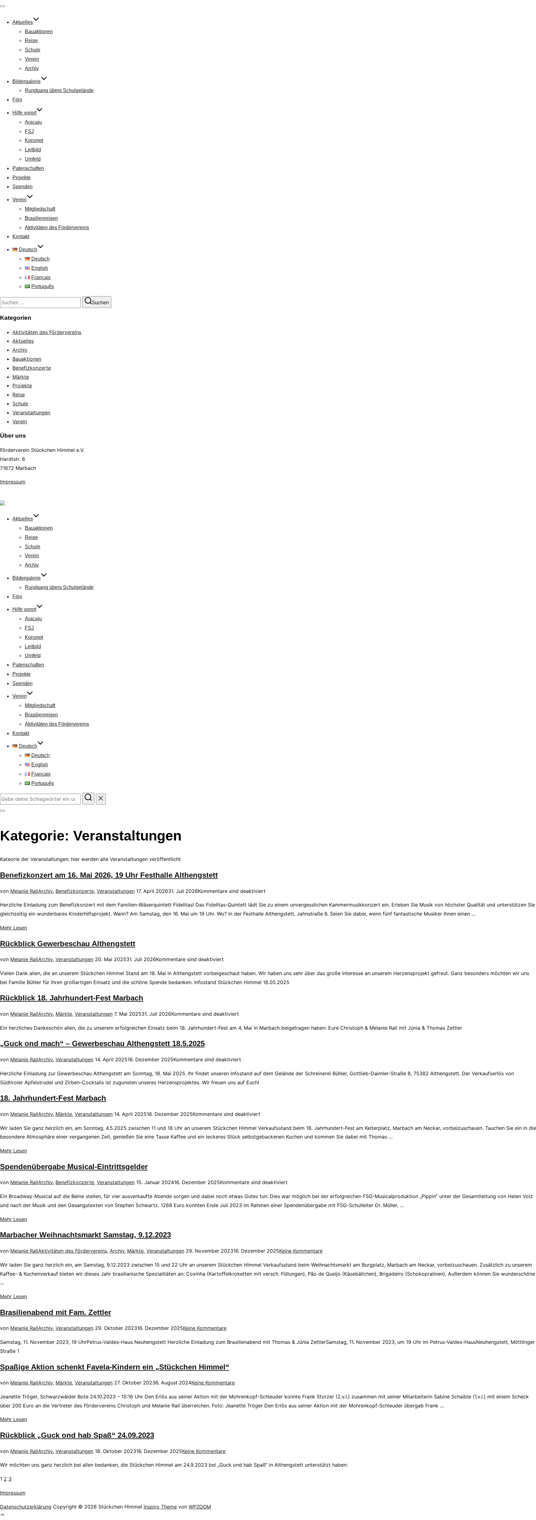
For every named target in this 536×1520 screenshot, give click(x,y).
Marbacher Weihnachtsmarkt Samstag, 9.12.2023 (85, 1235)
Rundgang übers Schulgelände (59, 90)
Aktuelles (22, 22)
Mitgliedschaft (40, 209)
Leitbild (33, 149)
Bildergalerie (26, 81)
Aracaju (33, 122)
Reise (31, 40)
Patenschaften (28, 168)
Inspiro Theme (160, 1507)
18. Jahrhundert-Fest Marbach (53, 1098)
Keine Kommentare (301, 1251)
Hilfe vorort (24, 112)
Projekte (21, 177)
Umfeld (33, 159)
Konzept (34, 140)
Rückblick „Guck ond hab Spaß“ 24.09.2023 (77, 1435)
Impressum (12, 482)
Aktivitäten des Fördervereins (57, 227)
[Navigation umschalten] (2, 6)
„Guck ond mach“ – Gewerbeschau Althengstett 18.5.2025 (102, 1043)
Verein (32, 59)
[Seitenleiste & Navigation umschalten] (2, 811)
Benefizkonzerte (31, 368)
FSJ (29, 131)
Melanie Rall (24, 891)
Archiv (32, 68)
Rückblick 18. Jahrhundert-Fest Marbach (71, 998)
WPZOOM (200, 1507)
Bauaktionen (39, 31)
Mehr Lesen (13, 928)
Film (17, 99)
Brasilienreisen (41, 218)
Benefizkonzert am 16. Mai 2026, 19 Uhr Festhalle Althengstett (109, 875)
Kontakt (20, 236)
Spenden (22, 186)
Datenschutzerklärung (25, 1507)
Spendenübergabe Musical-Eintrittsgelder (74, 1166)
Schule (32, 49)
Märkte (20, 377)
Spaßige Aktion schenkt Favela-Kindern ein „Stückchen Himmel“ (114, 1367)
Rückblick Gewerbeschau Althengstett (67, 943)
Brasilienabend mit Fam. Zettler (55, 1312)
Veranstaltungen (31, 412)
